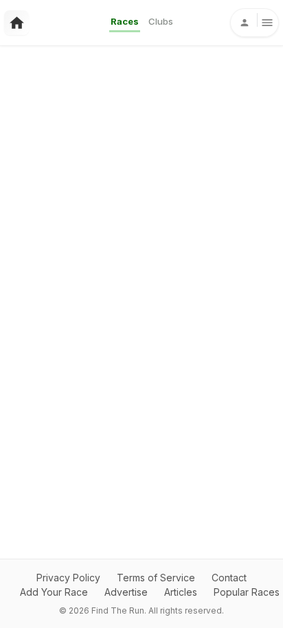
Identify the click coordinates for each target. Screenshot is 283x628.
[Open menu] (254, 22)
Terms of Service (156, 577)
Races (125, 21)
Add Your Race (54, 592)
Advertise (126, 592)
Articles (180, 592)
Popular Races (247, 592)
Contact (229, 577)
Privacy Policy (68, 577)
